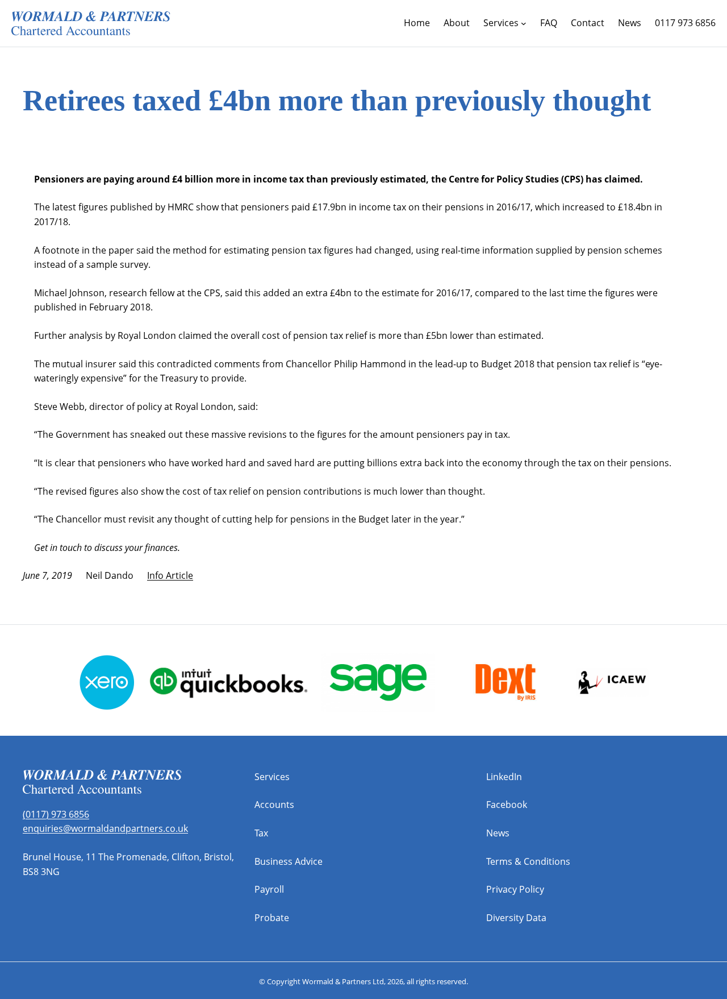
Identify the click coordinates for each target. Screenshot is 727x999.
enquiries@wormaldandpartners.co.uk (105, 828)
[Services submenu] (524, 23)
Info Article (170, 575)
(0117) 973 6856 (56, 814)
